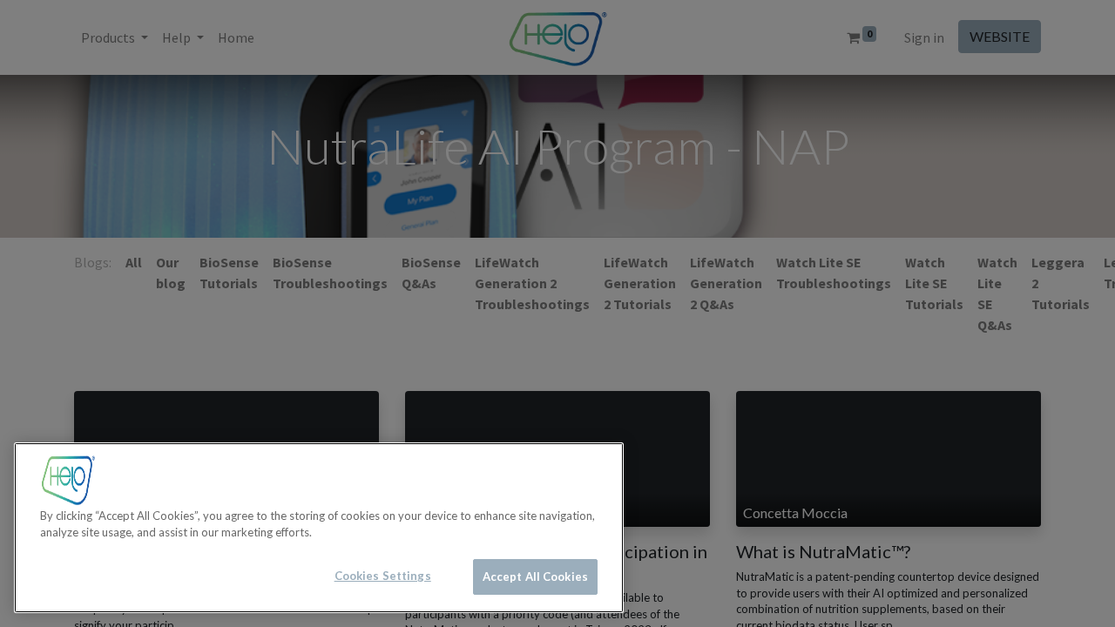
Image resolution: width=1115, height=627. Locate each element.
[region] (319, 527)
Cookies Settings (382, 576)
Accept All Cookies (535, 576)
